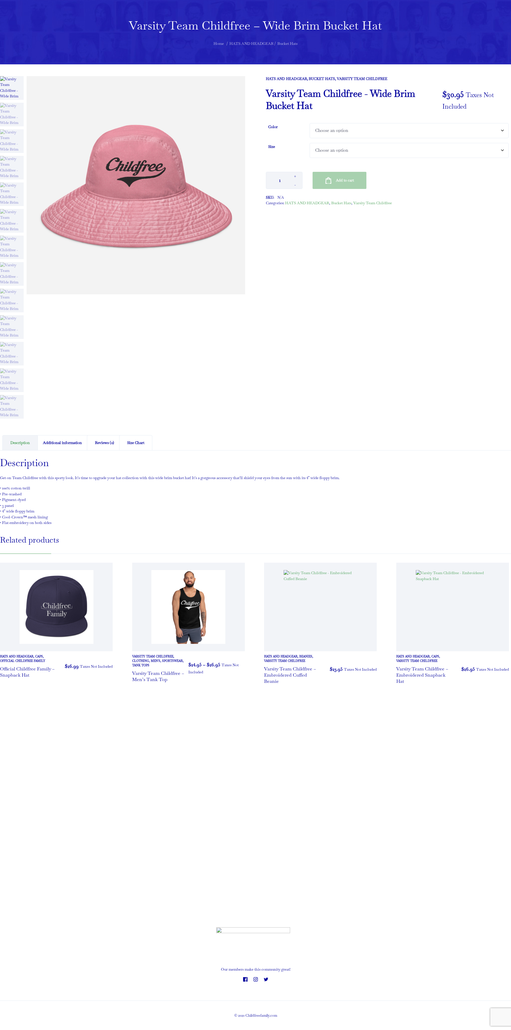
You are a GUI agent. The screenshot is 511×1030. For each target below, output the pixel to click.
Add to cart (345, 180)
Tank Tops (140, 665)
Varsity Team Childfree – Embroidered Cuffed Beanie (290, 675)
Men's (155, 661)
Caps (39, 656)
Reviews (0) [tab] (104, 442)
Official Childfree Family (22, 661)
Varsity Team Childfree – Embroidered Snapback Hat (422, 675)
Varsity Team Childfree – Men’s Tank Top (158, 676)
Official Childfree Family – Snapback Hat (27, 672)
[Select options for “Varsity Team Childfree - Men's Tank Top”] (239, 668)
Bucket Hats (322, 78)
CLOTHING (140, 661)
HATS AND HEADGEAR (286, 78)
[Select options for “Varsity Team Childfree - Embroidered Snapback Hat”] (503, 669)
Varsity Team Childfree (362, 78)
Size (271, 146)
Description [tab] (20, 442)
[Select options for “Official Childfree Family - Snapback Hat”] (107, 666)
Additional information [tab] (62, 442)
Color (273, 126)
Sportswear (172, 661)
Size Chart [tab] (135, 442)
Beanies (305, 656)
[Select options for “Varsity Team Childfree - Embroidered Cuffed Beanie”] (371, 669)
